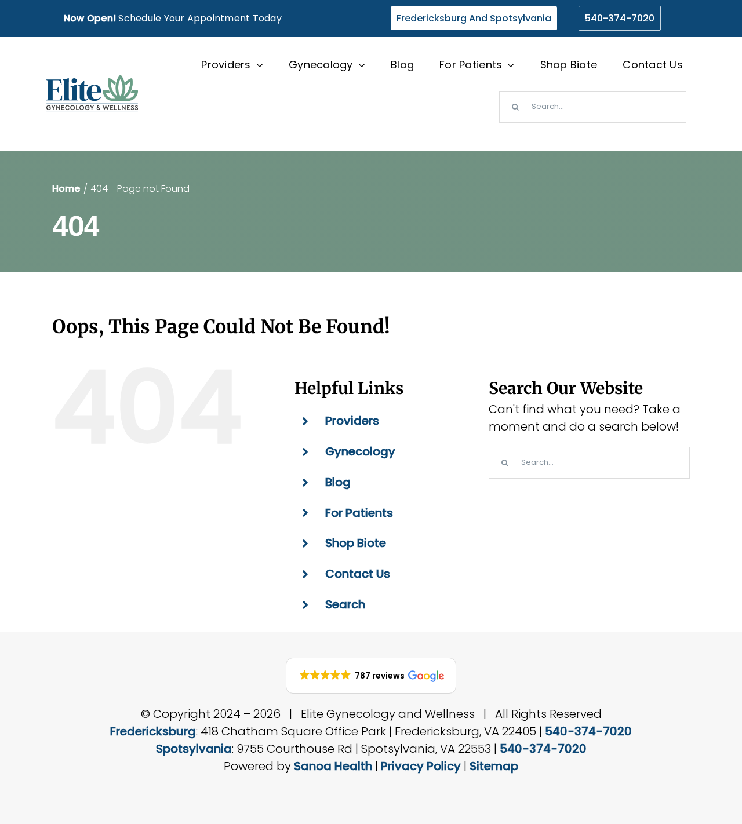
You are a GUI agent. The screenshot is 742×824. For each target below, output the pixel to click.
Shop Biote (355, 543)
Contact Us (357, 574)
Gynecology (360, 451)
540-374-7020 (588, 731)
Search (345, 604)
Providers (352, 421)
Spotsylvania (194, 749)
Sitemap (494, 766)
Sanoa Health (333, 766)
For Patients (359, 513)
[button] (371, 676)
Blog (338, 482)
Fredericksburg (153, 731)
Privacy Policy (421, 766)
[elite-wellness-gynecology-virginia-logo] (92, 80)
